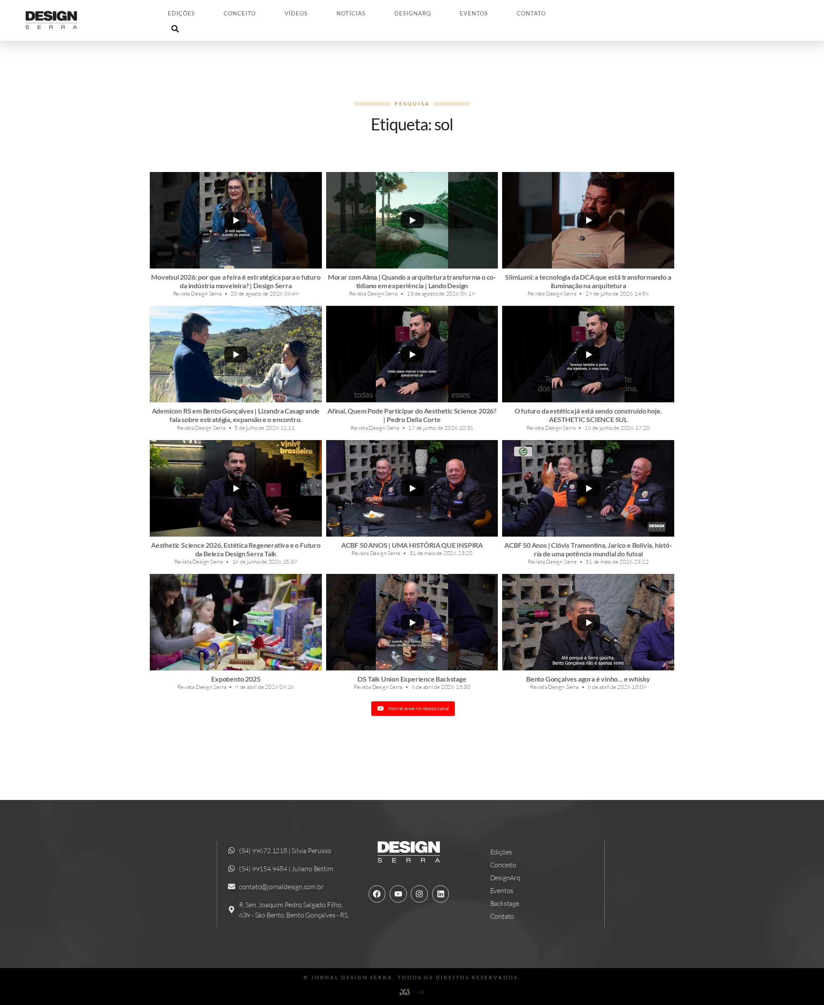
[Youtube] (398, 893)
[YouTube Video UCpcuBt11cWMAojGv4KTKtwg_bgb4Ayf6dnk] (412, 488)
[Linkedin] (440, 893)
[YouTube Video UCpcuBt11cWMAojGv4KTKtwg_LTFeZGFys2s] (412, 220)
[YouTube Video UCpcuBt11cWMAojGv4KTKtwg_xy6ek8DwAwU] (236, 220)
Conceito (240, 13)
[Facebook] (377, 893)
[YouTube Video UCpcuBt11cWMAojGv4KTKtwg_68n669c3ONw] (236, 488)
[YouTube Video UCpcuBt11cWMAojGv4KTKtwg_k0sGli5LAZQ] (588, 220)
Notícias (351, 13)
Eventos (474, 13)
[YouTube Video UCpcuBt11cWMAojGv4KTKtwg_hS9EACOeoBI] (588, 622)
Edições (181, 13)
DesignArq (412, 13)
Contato (531, 13)
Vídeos (296, 13)
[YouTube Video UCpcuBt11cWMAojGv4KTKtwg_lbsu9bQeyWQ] (588, 354)
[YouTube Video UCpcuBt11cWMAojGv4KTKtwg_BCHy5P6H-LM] (236, 354)
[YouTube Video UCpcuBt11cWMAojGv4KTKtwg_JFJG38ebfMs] (412, 354)
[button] (175, 29)
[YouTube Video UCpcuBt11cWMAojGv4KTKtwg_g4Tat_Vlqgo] (412, 622)
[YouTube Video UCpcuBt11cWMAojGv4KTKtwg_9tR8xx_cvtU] (236, 622)
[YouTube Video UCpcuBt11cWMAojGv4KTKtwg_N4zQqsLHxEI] (588, 488)
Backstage (504, 903)
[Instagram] (419, 893)
